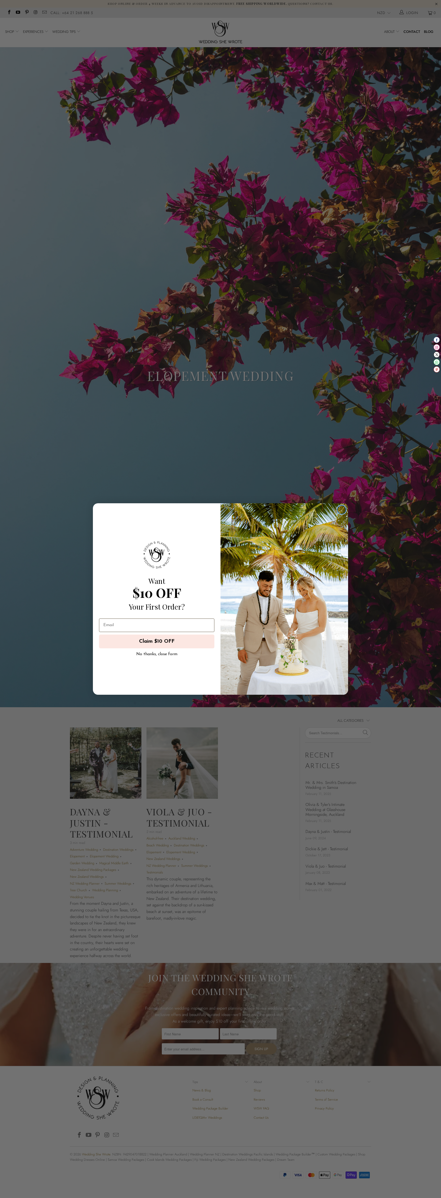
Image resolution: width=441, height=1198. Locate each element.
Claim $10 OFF (157, 641)
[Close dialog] (341, 509)
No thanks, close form (156, 653)
